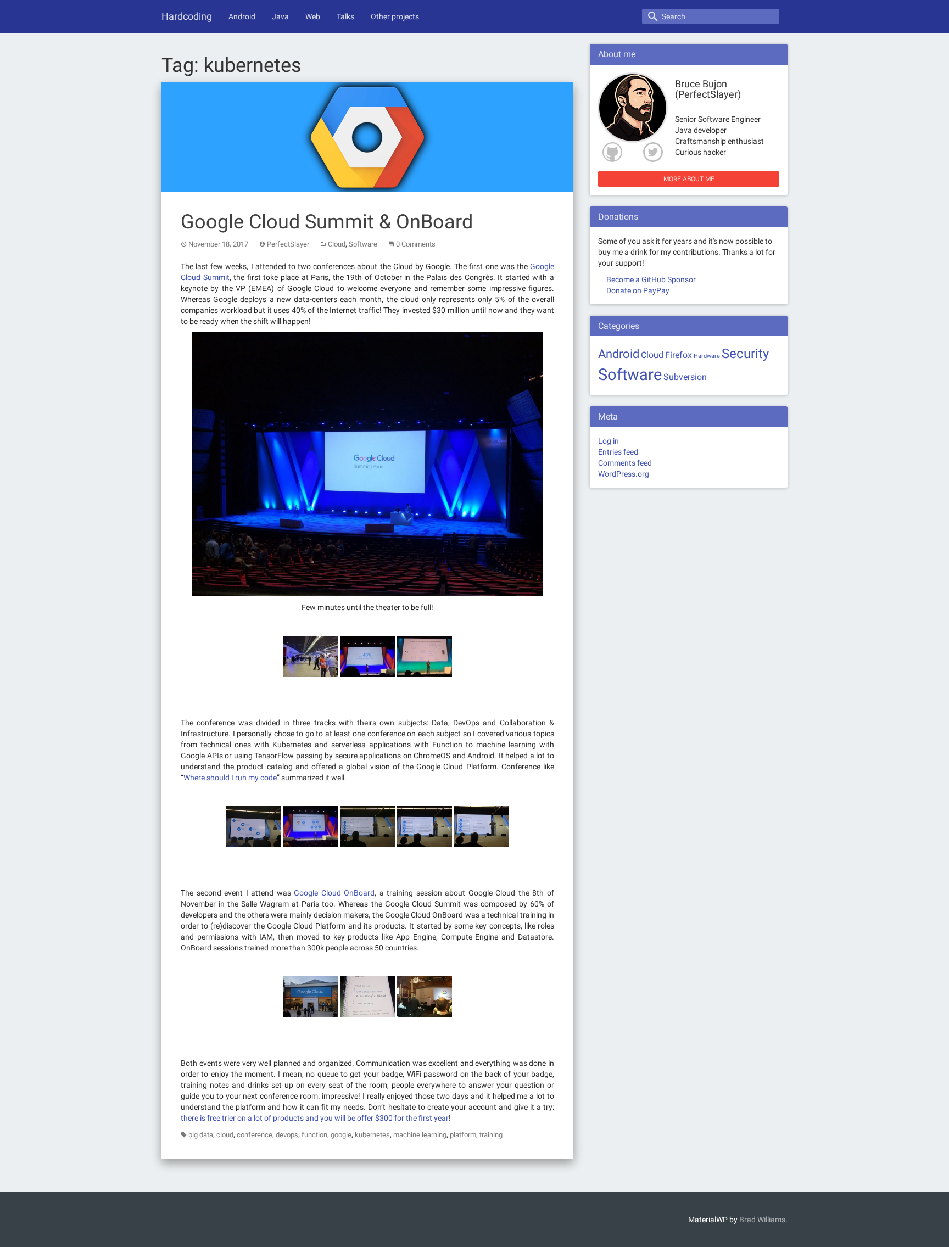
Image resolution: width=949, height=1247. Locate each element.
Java (280, 16)
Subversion (685, 377)
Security (745, 353)
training (491, 1135)
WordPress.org (623, 473)
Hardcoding (186, 16)
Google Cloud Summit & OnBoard (327, 221)
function (314, 1135)
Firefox (678, 355)
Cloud (336, 244)
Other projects (395, 16)
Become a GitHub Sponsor (651, 279)
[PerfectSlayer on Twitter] (655, 152)
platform (463, 1135)
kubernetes (372, 1135)
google (341, 1135)
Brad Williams (762, 1219)
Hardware (707, 356)
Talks (345, 16)
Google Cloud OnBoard (334, 892)
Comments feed (625, 462)
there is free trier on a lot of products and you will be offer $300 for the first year (315, 1118)
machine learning (419, 1135)
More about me (688, 179)
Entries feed (618, 452)
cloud (224, 1135)
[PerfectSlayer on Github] (610, 152)
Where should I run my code (230, 777)
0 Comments (416, 244)
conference (254, 1135)
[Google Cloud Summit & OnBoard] (367, 136)
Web (312, 16)
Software (363, 244)
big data (200, 1135)
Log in (608, 441)
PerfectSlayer (288, 244)
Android (241, 16)
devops (287, 1135)
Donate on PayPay (637, 290)
